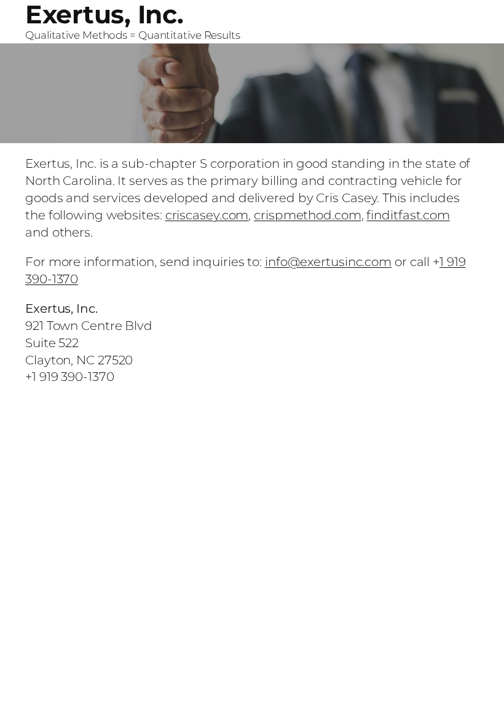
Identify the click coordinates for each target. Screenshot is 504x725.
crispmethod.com (307, 215)
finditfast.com (408, 215)
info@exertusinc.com (328, 261)
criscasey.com (207, 215)
